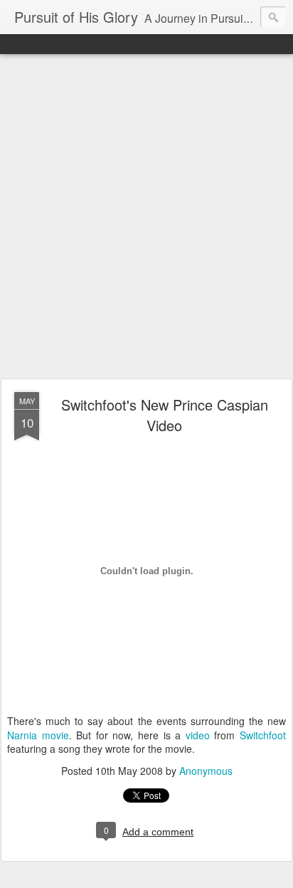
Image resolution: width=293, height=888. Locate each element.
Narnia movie (38, 735)
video (200, 735)
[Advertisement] (146, 217)
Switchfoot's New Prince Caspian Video (164, 414)
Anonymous (206, 770)
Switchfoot (263, 735)
